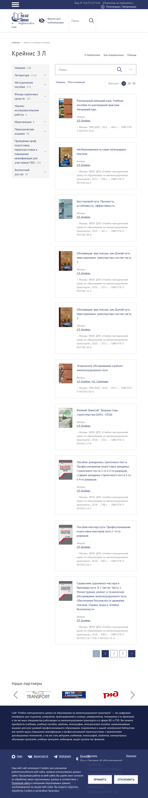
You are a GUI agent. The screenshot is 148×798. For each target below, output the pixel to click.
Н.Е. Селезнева (100, 381)
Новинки (60, 82)
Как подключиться (114, 55)
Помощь (131, 55)
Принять (100, 779)
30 (133, 83)
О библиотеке (92, 55)
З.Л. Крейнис (83, 120)
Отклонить (126, 779)
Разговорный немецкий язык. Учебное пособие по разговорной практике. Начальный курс (100, 105)
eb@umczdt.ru (26, 23)
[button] (15, 695)
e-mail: (14, 25)
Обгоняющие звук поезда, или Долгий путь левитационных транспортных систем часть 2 (104, 257)
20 (129, 83)
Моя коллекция (76, 82)
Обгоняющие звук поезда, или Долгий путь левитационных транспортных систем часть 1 (104, 314)
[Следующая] (131, 653)
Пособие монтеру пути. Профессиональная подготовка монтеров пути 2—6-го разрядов (103, 531)
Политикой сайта (21, 783)
